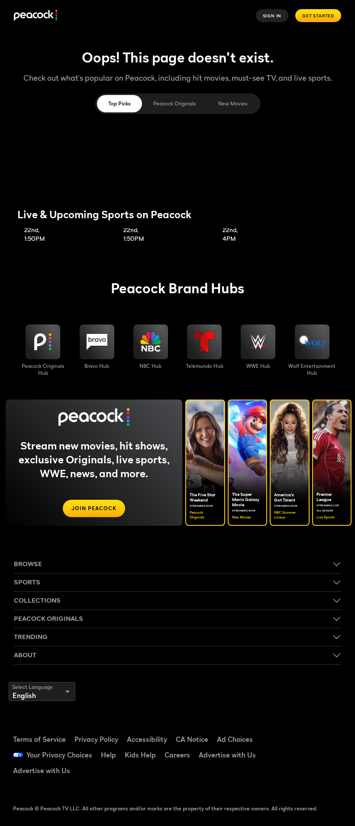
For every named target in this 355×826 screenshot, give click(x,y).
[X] (302, 778)
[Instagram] (324, 754)
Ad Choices (235, 739)
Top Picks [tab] (119, 103)
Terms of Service (39, 739)
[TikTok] (324, 730)
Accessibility (147, 739)
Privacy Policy (96, 739)
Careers (177, 755)
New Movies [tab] (232, 103)
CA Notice (192, 739)
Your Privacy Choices (59, 754)
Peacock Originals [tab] (174, 103)
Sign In (272, 15)
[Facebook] (302, 730)
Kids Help (140, 755)
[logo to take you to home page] (35, 16)
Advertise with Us (227, 755)
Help (108, 755)
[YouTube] (302, 754)
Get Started (318, 15)
